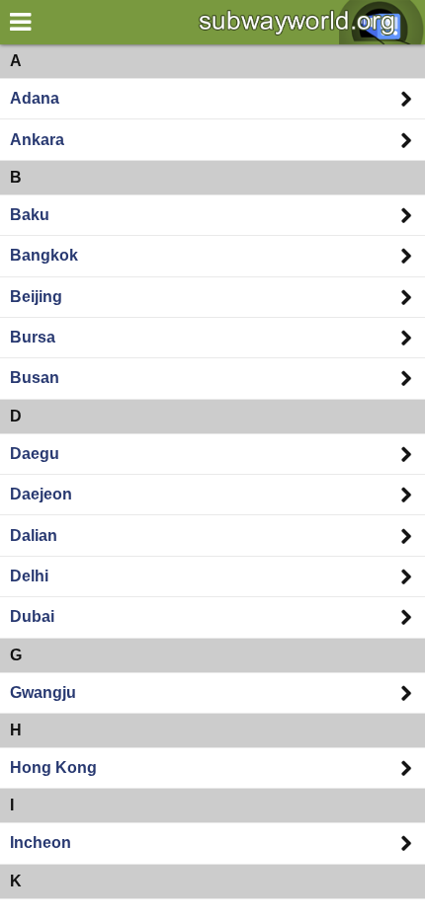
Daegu (34, 453)
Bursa (32, 337)
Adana (34, 98)
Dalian (33, 535)
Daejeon (41, 494)
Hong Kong (53, 767)
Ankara (37, 139)
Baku (29, 214)
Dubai (32, 616)
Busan (34, 377)
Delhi (29, 576)
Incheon (40, 842)
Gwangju (43, 692)
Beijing (36, 296)
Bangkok (44, 255)
